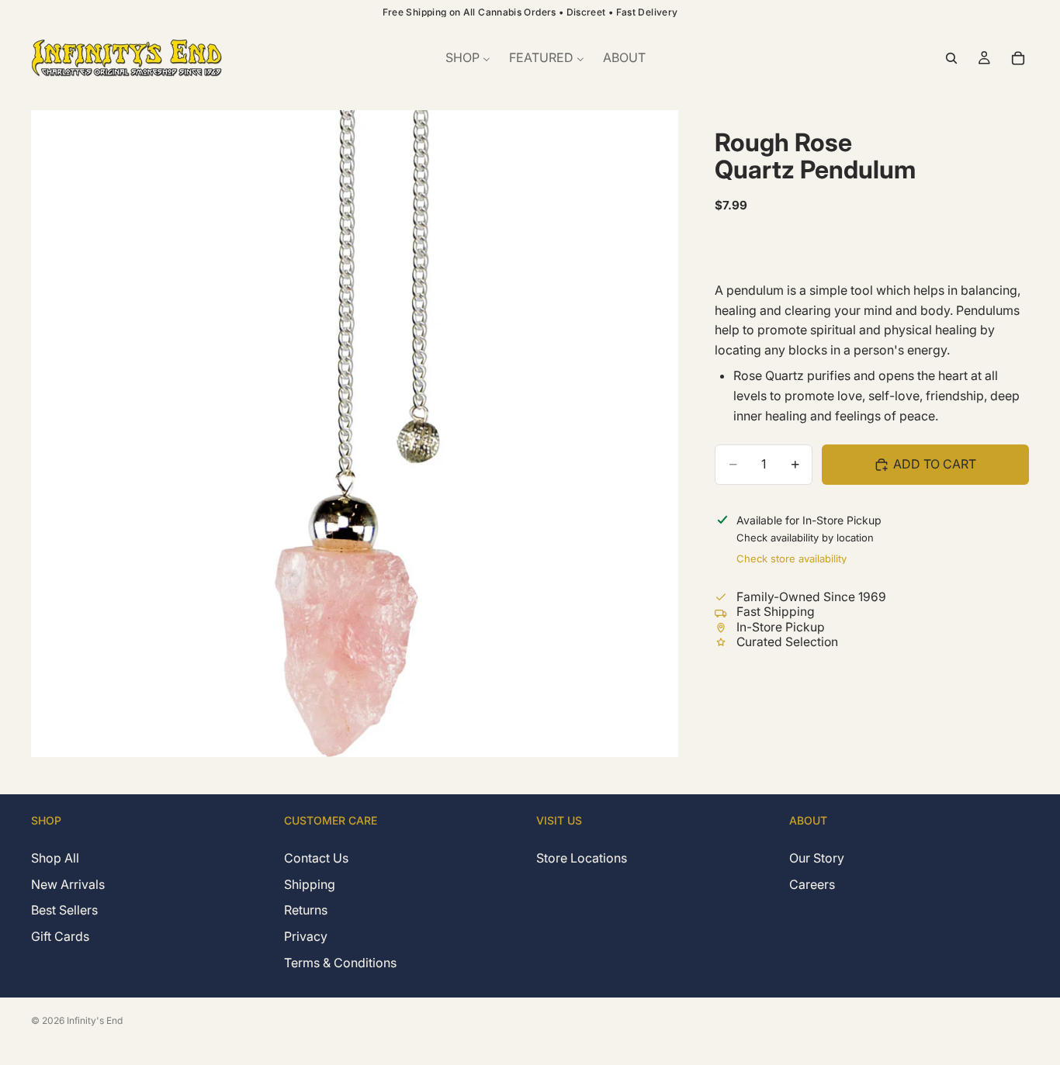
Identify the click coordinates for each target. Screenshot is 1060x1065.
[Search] (951, 58)
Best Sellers (64, 910)
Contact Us (316, 858)
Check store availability (791, 558)
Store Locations (581, 858)
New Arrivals (68, 883)
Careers (812, 883)
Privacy (305, 936)
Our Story (816, 858)
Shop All (55, 858)
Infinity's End (95, 1020)
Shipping (309, 883)
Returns (305, 910)
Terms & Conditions (340, 962)
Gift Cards (60, 936)
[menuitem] (468, 58)
